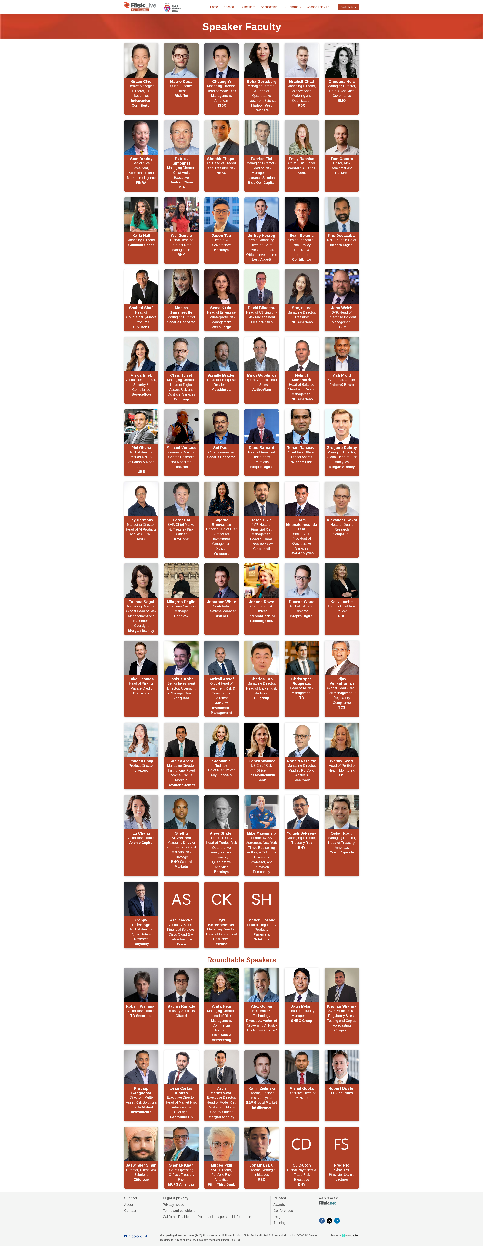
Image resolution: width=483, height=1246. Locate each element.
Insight (278, 1217)
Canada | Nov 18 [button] (318, 6)
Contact (130, 1211)
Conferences (283, 1211)
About (128, 1205)
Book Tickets (348, 7)
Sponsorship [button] (269, 6)
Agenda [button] (229, 6)
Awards (279, 1205)
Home (214, 6)
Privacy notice (173, 1205)
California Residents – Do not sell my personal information (207, 1217)
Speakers (248, 6)
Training (279, 1223)
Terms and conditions (179, 1211)
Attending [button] (292, 6)
